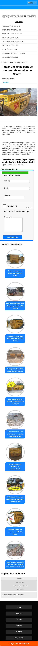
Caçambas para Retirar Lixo (13, 41)
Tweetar (6, 82)
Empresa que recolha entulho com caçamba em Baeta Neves (15, 434)
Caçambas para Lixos (10, 38)
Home (19, 607)
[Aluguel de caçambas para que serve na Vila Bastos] (15, 323)
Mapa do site (19, 638)
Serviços (19, 22)
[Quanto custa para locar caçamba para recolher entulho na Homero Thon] (15, 549)
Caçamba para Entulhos (11, 30)
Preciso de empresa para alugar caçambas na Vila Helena (15, 306)
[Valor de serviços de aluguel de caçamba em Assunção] (15, 386)
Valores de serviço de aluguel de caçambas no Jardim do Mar (15, 499)
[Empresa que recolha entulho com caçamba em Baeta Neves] (15, 419)
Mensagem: (8, 217)
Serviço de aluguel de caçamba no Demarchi (15, 370)
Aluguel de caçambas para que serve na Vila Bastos (15, 338)
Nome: (7, 181)
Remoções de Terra (10, 57)
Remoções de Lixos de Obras (13, 53)
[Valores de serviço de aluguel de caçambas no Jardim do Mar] (15, 484)
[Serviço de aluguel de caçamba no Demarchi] (15, 356)
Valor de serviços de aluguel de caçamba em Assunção (15, 401)
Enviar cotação (12, 237)
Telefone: (7, 195)
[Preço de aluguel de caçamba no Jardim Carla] (15, 258)
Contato (19, 632)
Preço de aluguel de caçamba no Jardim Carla (15, 273)
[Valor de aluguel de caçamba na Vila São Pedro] (15, 517)
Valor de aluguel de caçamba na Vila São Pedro (15, 532)
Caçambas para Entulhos (12, 34)
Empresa (19, 613)
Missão (19, 619)
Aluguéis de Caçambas (11, 26)
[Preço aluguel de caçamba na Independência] (15, 452)
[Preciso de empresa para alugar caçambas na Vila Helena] (15, 291)
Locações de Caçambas (11, 49)
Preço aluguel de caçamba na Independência (15, 466)
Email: (6, 188)
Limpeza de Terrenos (10, 45)
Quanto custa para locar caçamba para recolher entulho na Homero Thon (15, 564)
